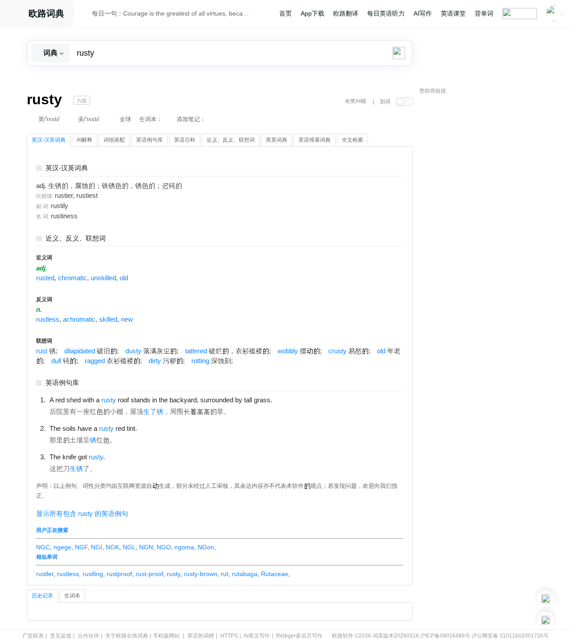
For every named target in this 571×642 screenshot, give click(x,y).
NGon (206, 547)
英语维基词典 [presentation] (314, 140)
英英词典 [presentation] (276, 140)
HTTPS (229, 636)
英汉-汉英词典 (67, 168)
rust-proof (149, 573)
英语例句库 (62, 383)
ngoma (184, 547)
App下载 (312, 13)
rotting (200, 360)
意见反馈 (60, 636)
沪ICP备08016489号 (445, 636)
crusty (337, 351)
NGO (164, 547)
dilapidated (79, 351)
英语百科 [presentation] (184, 140)
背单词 (484, 13)
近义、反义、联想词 (76, 238)
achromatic (79, 319)
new (127, 319)
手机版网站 (166, 636)
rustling (93, 573)
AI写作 (423, 13)
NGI (96, 547)
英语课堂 (453, 13)
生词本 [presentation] (72, 596)
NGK (112, 547)
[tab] (48, 140)
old (124, 278)
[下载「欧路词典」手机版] (545, 598)
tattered (196, 351)
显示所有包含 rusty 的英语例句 (82, 513)
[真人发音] (287, 400)
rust (41, 351)
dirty (155, 360)
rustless (47, 319)
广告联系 (33, 636)
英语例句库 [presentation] (149, 140)
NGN (146, 547)
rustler (45, 573)
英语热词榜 (200, 636)
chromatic (72, 278)
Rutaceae (274, 573)
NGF (81, 547)
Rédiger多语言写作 (299, 636)
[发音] (85, 14)
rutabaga (244, 573)
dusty (133, 351)
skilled (108, 319)
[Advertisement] (486, 234)
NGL (129, 547)
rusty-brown (200, 573)
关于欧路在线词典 (126, 636)
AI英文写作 (257, 636)
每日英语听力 (386, 13)
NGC (43, 547)
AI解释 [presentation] (84, 140)
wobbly (287, 351)
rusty (173, 573)
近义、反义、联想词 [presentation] (231, 140)
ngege (62, 547)
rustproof (119, 573)
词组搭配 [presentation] (114, 140)
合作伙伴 (88, 636)
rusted (45, 278)
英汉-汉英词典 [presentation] (49, 140)
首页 (285, 13)
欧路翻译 (345, 13)
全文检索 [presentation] (352, 140)
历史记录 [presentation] (42, 596)
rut (224, 573)
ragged (95, 360)
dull (56, 360)
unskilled (103, 278)
